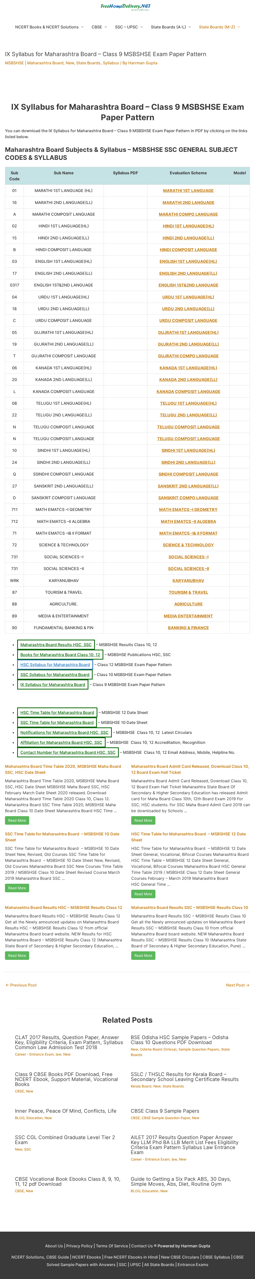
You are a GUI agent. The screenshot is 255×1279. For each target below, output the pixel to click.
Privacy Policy (79, 1245)
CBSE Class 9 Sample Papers (165, 1111)
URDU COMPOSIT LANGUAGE (188, 320)
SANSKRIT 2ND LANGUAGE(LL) (188, 486)
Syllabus (111, 62)
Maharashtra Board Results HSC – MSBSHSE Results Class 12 (63, 907)
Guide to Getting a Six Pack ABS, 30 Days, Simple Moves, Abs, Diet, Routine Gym (181, 1181)
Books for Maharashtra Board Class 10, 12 (60, 654)
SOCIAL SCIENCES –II (188, 568)
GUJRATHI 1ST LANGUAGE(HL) (188, 332)
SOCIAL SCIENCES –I (188, 556)
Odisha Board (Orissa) (158, 1049)
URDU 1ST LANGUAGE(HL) (188, 297)
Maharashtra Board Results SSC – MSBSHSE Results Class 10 (189, 907)
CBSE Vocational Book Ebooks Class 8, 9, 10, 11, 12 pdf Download (68, 1181)
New (70, 62)
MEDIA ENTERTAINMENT (188, 615)
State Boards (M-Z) (217, 26)
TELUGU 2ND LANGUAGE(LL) (188, 414)
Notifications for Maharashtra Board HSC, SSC (64, 732)
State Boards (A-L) (168, 26)
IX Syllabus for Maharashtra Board (52, 684)
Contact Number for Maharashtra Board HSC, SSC (68, 752)
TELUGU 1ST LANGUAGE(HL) (188, 403)
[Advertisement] (127, 87)
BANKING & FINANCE (188, 627)
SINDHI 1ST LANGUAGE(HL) (188, 450)
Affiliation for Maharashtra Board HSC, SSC (61, 742)
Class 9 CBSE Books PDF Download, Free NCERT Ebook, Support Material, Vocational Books (66, 1079)
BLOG (19, 1118)
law (58, 1054)
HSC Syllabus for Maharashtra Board (55, 664)
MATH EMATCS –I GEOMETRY (188, 509)
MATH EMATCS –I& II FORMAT (188, 533)
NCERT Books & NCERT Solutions (47, 26)
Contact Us (142, 1245)
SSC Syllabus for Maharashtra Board (54, 674)
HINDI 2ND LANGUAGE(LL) (188, 237)
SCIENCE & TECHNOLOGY (188, 544)
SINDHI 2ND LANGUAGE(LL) (188, 462)
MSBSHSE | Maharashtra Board (34, 62)
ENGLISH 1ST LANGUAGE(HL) (188, 261)
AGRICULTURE (188, 603)
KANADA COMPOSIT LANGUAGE (188, 391)
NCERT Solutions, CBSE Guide (40, 1257)
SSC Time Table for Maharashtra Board (57, 722)
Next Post (238, 985)
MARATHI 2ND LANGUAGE (188, 202)
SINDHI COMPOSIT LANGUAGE (188, 474)
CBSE (97, 26)
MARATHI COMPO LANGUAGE (188, 214)
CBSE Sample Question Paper (166, 1118)
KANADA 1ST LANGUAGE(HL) (188, 367)
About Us (54, 1245)
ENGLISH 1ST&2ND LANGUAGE (188, 285)
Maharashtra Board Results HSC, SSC (56, 644)
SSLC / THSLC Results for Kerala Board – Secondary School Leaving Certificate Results (185, 1076)
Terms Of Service (112, 1245)
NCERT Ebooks (86, 1257)
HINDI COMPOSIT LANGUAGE (188, 249)
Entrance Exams (193, 1264)
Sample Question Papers (199, 1049)
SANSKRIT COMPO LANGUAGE (188, 497)
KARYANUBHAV (188, 580)
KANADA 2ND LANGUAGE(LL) (188, 379)
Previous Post (21, 985)
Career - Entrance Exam (34, 1054)
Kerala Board (141, 1086)
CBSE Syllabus (216, 1257)
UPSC (135, 1264)
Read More (17, 820)
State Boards (88, 62)
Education (34, 1118)
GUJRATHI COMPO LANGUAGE (188, 355)
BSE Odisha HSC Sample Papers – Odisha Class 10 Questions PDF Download (179, 1039)
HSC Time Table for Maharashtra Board (57, 712)
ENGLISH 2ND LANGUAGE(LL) (188, 273)
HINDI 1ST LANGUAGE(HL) (188, 225)
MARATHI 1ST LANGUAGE (188, 190)
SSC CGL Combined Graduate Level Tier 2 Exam (65, 1139)
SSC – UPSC (126, 26)
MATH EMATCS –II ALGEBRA (188, 521)
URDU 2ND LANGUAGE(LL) (188, 308)
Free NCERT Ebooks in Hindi (131, 1257)
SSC (27, 1149)
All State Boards (159, 1264)
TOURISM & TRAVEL (188, 592)
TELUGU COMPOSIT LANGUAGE (188, 426)
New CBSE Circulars (180, 1257)
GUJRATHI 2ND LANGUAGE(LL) (188, 344)
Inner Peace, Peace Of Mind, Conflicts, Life (66, 1111)
